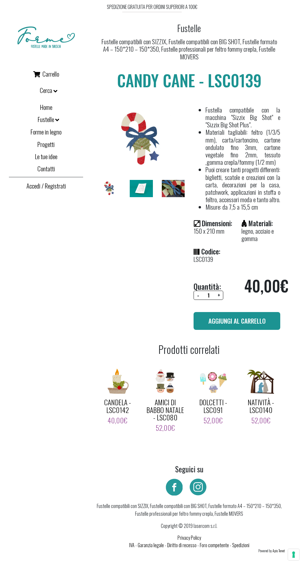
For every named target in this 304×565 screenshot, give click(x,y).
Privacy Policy (189, 537)
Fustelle (46, 119)
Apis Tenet (279, 551)
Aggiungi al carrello (237, 320)
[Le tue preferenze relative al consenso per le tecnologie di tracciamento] (293, 554)
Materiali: (260, 223)
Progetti (46, 144)
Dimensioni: (217, 223)
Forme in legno (46, 132)
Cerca (46, 90)
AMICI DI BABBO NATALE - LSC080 (165, 409)
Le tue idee (46, 156)
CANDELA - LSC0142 (117, 406)
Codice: (210, 251)
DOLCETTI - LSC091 (213, 406)
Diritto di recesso (182, 545)
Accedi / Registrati (46, 186)
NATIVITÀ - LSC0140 (261, 406)
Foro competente (214, 545)
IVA (131, 545)
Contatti (46, 168)
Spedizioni (240, 545)
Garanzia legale (151, 545)
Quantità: (207, 286)
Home (46, 107)
